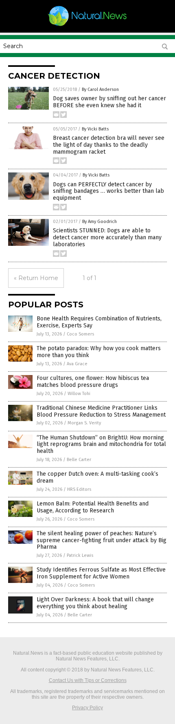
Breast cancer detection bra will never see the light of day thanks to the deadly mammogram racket (108, 145)
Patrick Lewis (80, 555)
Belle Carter (79, 459)
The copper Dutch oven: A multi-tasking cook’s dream (97, 477)
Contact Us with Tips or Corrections (88, 680)
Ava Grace (77, 363)
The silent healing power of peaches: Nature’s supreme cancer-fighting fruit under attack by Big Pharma (101, 540)
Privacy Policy (87, 708)
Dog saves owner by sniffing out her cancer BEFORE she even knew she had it (109, 102)
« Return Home (36, 278)
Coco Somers (80, 334)
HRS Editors (79, 489)
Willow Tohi (79, 393)
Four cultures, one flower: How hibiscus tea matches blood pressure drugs (93, 381)
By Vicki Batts (95, 129)
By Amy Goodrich (99, 221)
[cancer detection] (87, 26)
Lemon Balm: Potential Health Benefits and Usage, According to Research (93, 507)
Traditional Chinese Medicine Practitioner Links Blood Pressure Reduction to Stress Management (101, 411)
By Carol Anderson (100, 89)
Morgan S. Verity (84, 423)
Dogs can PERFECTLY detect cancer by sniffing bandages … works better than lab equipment (108, 191)
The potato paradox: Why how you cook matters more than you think (99, 352)
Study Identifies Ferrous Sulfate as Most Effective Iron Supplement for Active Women (101, 573)
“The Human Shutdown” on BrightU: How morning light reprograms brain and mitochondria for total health (101, 444)
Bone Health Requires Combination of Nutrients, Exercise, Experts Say (99, 322)
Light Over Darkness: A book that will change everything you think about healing (95, 603)
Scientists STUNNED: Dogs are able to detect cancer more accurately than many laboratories (107, 237)
